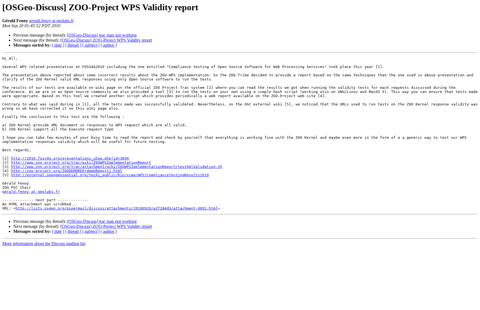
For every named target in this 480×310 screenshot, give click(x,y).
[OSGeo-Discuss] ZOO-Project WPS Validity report (106, 40)
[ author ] (109, 45)
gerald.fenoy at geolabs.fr (51, 20)
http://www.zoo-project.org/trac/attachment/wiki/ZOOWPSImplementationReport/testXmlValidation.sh (116, 167)
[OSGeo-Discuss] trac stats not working (102, 35)
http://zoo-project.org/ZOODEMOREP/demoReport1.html (66, 171)
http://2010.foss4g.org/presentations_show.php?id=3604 (70, 158)
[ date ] (58, 45)
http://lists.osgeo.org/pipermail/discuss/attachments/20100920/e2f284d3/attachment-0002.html (117, 208)
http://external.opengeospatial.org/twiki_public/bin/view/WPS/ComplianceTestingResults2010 (110, 175)
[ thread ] (73, 45)
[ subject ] (90, 45)
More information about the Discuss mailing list (43, 243)
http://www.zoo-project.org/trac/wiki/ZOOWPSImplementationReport (81, 162)
